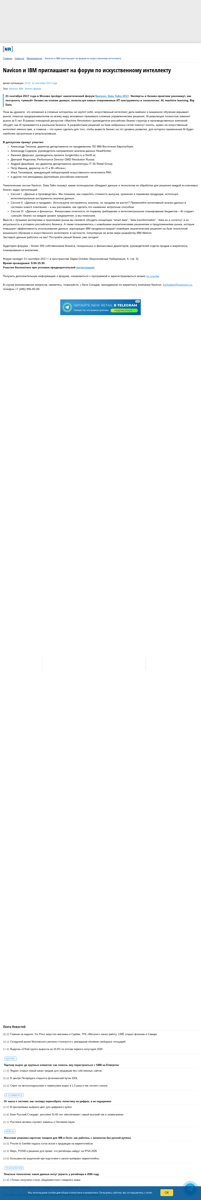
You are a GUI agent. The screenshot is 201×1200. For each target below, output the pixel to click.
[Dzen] (93, 49)
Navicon (13, 88)
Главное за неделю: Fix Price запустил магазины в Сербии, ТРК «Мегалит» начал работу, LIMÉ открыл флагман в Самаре (83, 1034)
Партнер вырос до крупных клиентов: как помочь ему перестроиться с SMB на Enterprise (61, 1065)
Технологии (14, 1168)
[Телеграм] (39, 49)
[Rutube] (129, 49)
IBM (21, 88)
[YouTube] (111, 49)
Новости (19, 58)
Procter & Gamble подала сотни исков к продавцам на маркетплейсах (51, 1143)
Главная (7, 58)
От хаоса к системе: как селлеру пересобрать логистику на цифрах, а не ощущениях (57, 1101)
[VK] (57, 49)
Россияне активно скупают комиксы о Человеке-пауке (42, 1121)
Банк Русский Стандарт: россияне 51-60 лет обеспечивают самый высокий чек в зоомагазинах (66, 1114)
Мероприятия (34, 58)
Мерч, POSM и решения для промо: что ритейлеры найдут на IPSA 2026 (53, 1151)
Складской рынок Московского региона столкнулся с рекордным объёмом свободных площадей (67, 1041)
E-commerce (14, 1095)
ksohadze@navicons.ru (177, 284)
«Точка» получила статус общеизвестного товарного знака (45, 1179)
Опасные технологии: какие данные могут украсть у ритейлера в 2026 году (51, 1174)
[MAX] (75, 49)
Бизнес (11, 1058)
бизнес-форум (33, 88)
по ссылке (152, 276)
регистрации (85, 267)
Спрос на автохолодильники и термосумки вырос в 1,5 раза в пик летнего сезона (58, 1085)
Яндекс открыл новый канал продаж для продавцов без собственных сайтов (56, 1070)
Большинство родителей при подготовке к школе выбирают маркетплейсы (54, 1158)
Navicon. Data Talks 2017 (112, 96)
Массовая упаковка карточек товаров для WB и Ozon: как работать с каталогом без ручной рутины (67, 1137)
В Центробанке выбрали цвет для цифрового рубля (41, 1107)
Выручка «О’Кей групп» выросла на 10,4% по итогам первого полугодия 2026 (56, 1049)
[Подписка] (146, 49)
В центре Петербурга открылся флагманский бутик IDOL (44, 1078)
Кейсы (10, 1131)
